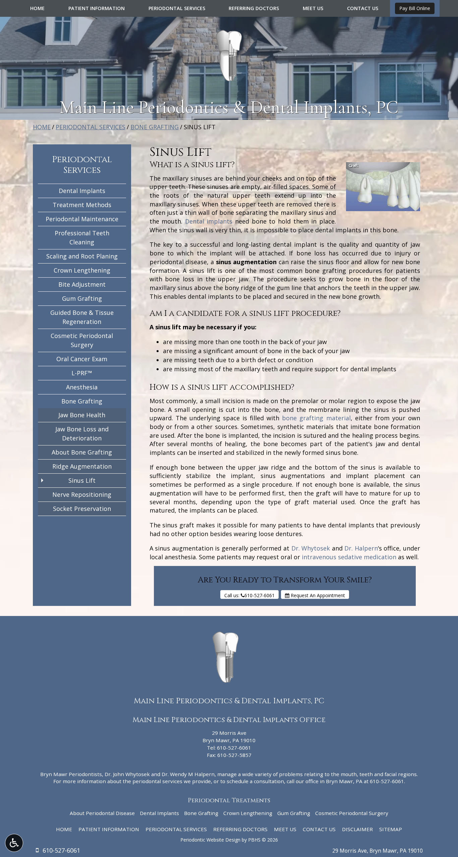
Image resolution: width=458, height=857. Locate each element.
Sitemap (390, 829)
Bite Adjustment (82, 284)
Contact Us (362, 8)
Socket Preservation (82, 509)
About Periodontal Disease (102, 813)
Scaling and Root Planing (82, 256)
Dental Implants (82, 191)
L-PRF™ (81, 373)
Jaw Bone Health (81, 415)
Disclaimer (357, 829)
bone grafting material (316, 418)
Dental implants (209, 221)
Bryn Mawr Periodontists (71, 774)
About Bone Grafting (82, 452)
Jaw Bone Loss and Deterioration (82, 433)
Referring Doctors (254, 8)
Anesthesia (82, 387)
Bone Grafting (154, 127)
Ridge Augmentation (82, 466)
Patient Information (96, 8)
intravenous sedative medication (349, 557)
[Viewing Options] (14, 843)
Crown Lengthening (82, 270)
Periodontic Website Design (210, 840)
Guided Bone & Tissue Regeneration (82, 317)
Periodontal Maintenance (82, 219)
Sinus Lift (82, 480)
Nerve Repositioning (81, 494)
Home (37, 8)
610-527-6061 (234, 747)
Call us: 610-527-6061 (249, 595)
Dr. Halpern (361, 548)
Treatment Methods (82, 205)
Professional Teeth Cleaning (82, 237)
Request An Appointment (317, 595)
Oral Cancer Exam (81, 359)
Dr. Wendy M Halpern (188, 774)
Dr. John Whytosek (127, 774)
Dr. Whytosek (310, 548)
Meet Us (313, 8)
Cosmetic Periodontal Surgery (82, 340)
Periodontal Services (177, 8)
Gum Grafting (82, 298)
